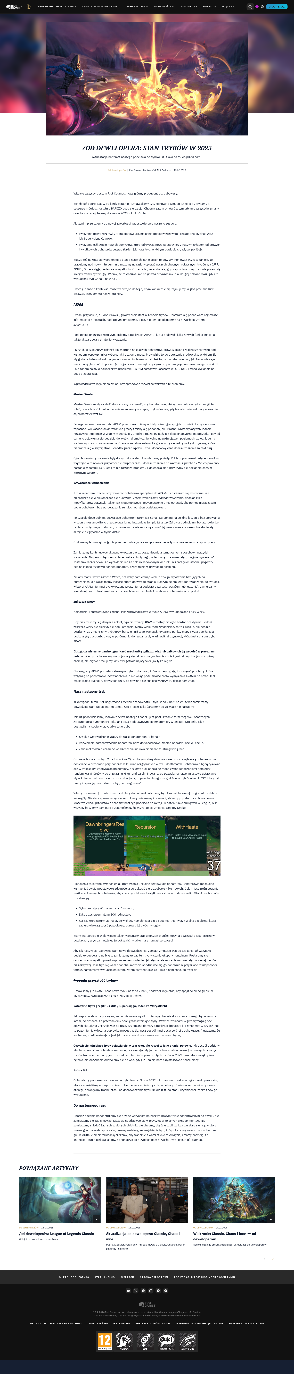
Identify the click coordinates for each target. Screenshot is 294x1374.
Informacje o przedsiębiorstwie (200, 1323)
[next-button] (272, 1259)
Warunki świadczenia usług (109, 1323)
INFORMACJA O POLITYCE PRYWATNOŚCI (56, 1323)
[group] (147, 1214)
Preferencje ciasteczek (247, 1323)
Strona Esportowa (154, 1277)
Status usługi (105, 1277)
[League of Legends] (29, 6)
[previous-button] (265, 1259)
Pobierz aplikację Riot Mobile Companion (204, 1277)
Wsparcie (128, 1277)
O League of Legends (74, 1277)
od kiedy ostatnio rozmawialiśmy (127, 203)
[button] (117, 170)
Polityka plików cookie (152, 1323)
